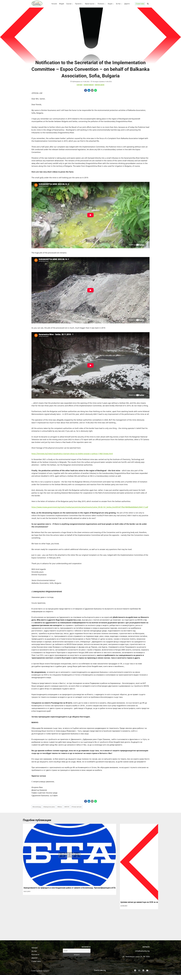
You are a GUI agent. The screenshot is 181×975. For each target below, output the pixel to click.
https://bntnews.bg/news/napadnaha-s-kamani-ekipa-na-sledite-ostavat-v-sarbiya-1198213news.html (72, 453)
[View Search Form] (148, 3)
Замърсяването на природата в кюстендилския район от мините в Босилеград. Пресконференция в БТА (69, 888)
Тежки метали (77, 807)
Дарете (127, 4)
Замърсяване (89, 85)
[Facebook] (85, 90)
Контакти (35, 954)
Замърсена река (49, 807)
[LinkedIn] (88, 90)
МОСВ (66, 807)
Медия (61, 4)
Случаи (79, 85)
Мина (59, 807)
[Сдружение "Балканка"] (37, 4)
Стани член (140, 4)
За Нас (34, 951)
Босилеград (36, 807)
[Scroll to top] (176, 971)
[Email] (92, 90)
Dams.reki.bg (100, 970)
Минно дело (99, 85)
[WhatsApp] (95, 90)
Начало (54, 4)
